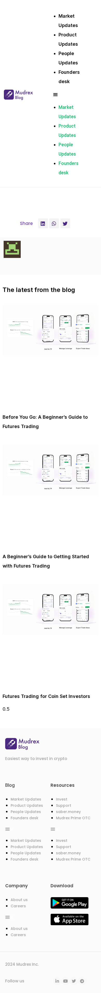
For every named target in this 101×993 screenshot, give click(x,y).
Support (63, 805)
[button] (68, 94)
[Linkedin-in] (57, 981)
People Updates (26, 811)
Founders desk (24, 818)
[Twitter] (65, 223)
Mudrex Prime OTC (73, 818)
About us (19, 899)
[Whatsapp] (54, 223)
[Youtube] (65, 981)
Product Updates (27, 805)
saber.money (68, 811)
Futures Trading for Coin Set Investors (46, 696)
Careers (18, 906)
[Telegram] (82, 981)
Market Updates (26, 799)
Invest (61, 799)
